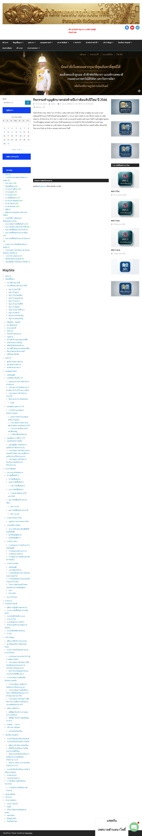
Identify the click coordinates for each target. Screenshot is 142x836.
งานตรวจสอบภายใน (14, 518)
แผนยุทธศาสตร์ (45, 42)
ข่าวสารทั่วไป (78, 104)
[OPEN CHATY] (134, 828)
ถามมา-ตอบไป (12, 804)
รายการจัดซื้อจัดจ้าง (17, 486)
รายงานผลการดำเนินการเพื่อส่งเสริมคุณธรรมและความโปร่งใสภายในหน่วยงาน (17, 665)
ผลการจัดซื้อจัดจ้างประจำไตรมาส (17, 238)
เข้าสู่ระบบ (42, 186)
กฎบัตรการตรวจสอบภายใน (19, 521)
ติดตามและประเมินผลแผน (18, 399)
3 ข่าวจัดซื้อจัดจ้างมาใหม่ (120, 165)
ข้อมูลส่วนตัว (11, 818)
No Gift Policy (12, 597)
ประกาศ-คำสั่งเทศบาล (15, 472)
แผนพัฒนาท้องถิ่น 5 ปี (15, 378)
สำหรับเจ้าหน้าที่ (91, 42)
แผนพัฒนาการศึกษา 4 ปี (16, 438)
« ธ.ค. (14, 149)
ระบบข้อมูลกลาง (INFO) (15, 622)
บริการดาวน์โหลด (13, 727)
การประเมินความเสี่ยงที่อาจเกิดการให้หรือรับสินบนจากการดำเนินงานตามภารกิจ (17, 693)
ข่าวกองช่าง (9, 195)
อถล (10, 590)
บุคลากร (31, 42)
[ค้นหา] (28, 103)
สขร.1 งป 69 (14, 506)
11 (12, 132)
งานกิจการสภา (12, 541)
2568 (12, 403)
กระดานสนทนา (32, 48)
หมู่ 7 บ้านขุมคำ (14, 307)
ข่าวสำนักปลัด (88, 104)
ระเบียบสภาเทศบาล (16, 554)
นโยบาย (10, 331)
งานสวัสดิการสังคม (14, 525)
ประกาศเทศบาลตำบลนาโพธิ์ (15, 227)
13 (20, 132)
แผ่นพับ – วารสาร (13, 724)
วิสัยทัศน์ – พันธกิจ (13, 322)
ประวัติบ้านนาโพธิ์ (13, 283)
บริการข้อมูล (107, 42)
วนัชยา (53, 104)
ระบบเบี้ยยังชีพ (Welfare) (16, 631)
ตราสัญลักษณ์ (12, 325)
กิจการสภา (9, 183)
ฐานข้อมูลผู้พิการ (15, 538)
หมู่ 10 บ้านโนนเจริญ (16, 315)
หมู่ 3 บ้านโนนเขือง (15, 295)
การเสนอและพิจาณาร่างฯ (18, 551)
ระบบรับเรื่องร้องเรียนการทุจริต (18, 741)
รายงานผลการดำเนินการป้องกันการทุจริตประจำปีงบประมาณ (16, 462)
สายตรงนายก (12, 775)
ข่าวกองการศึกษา (11, 189)
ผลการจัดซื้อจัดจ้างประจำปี (15, 230)
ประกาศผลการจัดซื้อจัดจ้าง (15, 224)
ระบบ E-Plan (11, 619)
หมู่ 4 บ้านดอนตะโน (16, 298)
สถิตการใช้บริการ (13, 708)
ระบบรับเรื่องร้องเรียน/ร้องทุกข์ (18, 739)
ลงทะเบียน (11, 815)
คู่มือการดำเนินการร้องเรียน (18, 745)
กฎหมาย (10, 337)
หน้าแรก (5, 42)
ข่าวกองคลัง (9, 192)
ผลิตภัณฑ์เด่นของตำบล (15, 345)
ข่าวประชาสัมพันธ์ (66, 104)
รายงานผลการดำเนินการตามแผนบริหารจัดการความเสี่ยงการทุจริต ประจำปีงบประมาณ (18, 453)
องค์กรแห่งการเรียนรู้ (14, 342)
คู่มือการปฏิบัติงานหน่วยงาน (17, 607)
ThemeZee (28, 833)
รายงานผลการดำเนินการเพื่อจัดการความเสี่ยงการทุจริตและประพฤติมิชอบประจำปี (17, 702)
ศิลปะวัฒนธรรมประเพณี (16, 351)
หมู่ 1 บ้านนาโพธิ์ (14, 289)
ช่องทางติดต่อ (7, 48)
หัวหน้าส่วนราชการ (14, 367)
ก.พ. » (19, 149)
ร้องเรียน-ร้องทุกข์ (124, 42)
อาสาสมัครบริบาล (15, 570)
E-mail (9, 634)
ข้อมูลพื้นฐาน (17, 42)
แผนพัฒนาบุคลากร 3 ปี (15, 406)
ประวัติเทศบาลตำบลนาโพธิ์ (17, 286)
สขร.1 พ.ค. (115, 220)
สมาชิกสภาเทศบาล (14, 364)
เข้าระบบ (19, 48)
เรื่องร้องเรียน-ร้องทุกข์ (13, 259)
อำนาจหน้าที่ (11, 328)
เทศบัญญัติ (11, 375)
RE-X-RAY (12, 593)
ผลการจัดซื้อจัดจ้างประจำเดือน (16, 233)
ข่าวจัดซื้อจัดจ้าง (11, 198)
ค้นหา (5, 99)
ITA (6, 174)
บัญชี (9, 807)
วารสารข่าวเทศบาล (12, 256)
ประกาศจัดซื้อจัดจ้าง (16, 489)
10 (8, 132)
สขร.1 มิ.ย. (115, 191)
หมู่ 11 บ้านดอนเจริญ (16, 318)
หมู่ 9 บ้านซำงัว (14, 313)
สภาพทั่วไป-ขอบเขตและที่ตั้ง (17, 340)
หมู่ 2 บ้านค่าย (14, 292)
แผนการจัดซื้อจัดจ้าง (16, 482)
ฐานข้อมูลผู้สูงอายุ (15, 535)
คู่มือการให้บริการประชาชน (17, 641)
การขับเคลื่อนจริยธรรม (18, 434)
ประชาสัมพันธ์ (62, 42)
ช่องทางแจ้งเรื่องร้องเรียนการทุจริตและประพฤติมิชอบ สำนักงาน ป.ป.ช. (17, 757)
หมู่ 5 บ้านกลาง (14, 301)
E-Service (77, 42)
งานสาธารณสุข (12, 563)
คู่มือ (7, 209)
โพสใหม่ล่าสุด (12, 821)
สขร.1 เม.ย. (115, 250)
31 (8, 144)
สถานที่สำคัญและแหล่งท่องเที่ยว (18, 348)
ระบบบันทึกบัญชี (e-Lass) (16, 616)
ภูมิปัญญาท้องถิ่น (13, 354)
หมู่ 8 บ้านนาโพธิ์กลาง (17, 310)
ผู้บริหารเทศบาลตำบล (15, 362)
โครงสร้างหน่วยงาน (14, 334)
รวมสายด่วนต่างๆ (13, 778)
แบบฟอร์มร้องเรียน (15, 731)
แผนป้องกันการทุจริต (14, 441)
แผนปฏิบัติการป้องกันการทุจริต (16, 262)
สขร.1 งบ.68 (14, 514)
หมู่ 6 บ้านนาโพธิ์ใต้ (16, 304)
